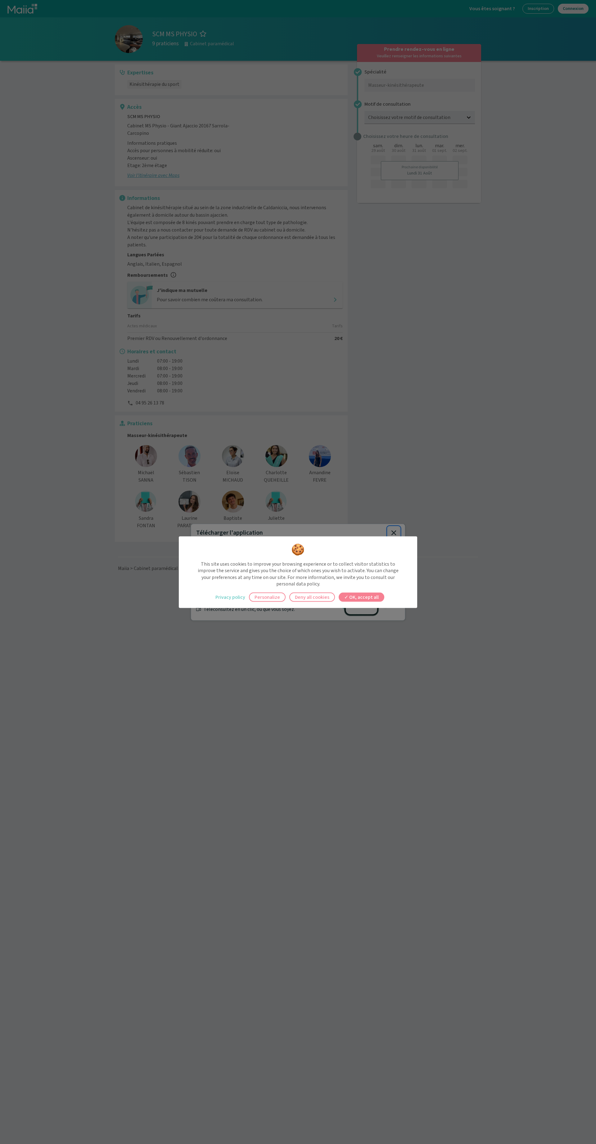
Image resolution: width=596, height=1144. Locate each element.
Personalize (267, 597)
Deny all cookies (312, 597)
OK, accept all (363, 597)
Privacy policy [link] (230, 597)
